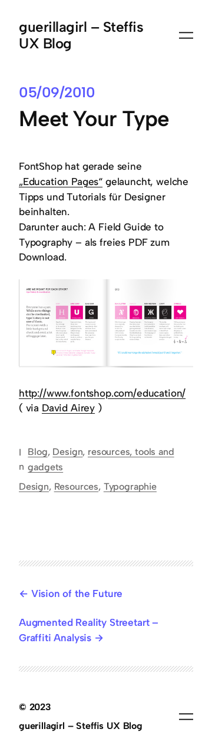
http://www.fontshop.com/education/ (102, 393)
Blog (37, 451)
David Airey (68, 408)
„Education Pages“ (60, 181)
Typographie (130, 486)
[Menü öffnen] (186, 35)
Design (67, 451)
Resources (76, 486)
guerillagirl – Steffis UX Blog (81, 35)
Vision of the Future (76, 593)
